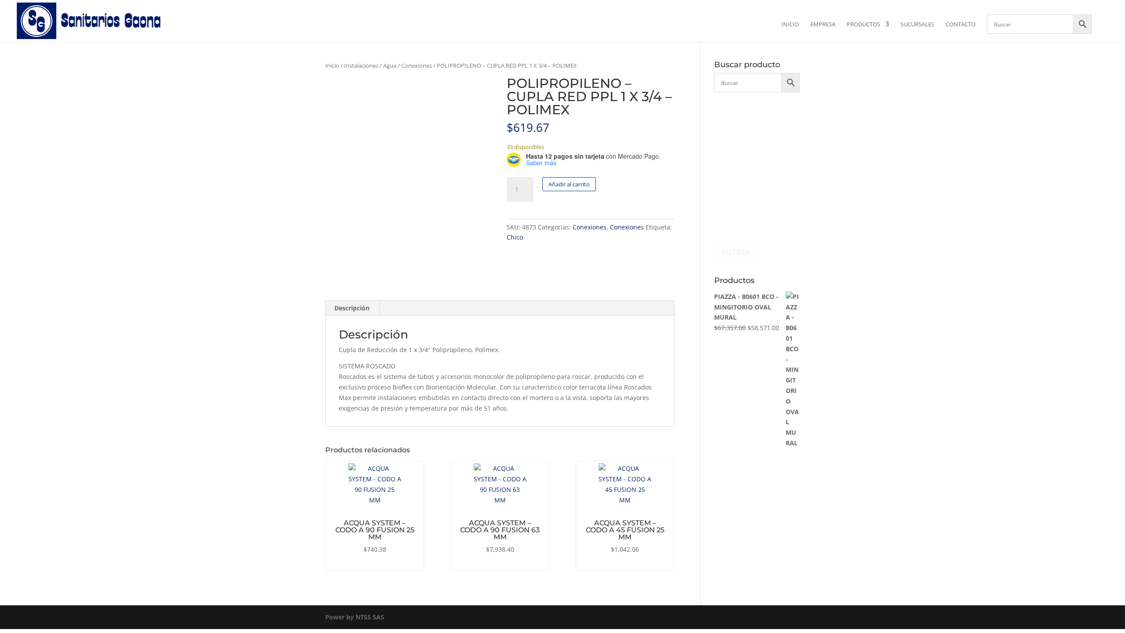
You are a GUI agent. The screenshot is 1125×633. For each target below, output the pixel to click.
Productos (863, 24)
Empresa (822, 24)
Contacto (961, 24)
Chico (515, 237)
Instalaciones (361, 65)
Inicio (790, 24)
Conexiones (416, 65)
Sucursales (917, 24)
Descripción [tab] (352, 308)
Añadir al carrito (569, 184)
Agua (389, 65)
